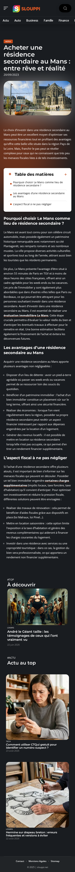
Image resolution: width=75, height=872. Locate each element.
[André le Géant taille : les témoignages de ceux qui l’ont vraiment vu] (37, 607)
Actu (8, 41)
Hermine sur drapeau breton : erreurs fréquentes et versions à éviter (31, 834)
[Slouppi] (26, 8)
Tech (8, 741)
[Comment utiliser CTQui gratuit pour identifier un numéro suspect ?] (37, 707)
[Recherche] (65, 8)
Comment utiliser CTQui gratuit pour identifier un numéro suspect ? (31, 746)
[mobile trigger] (7, 8)
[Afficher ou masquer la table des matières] (60, 174)
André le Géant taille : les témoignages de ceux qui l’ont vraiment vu (32, 636)
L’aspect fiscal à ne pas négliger (32, 204)
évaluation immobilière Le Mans (26, 315)
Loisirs (10, 628)
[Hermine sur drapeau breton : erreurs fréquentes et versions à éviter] (37, 795)
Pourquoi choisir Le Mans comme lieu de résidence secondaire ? (38, 183)
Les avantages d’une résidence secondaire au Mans (39, 194)
